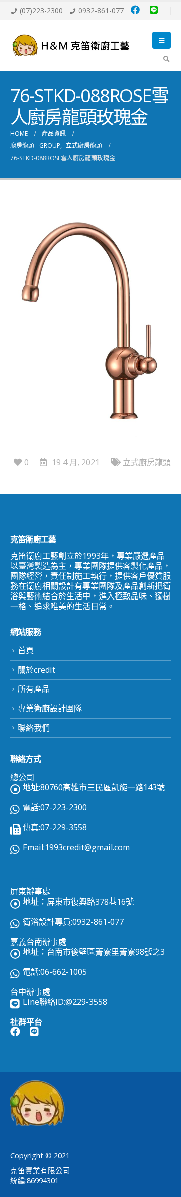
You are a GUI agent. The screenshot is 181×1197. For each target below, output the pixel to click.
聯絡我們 (34, 727)
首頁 (26, 650)
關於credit (36, 669)
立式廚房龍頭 (147, 462)
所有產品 (34, 688)
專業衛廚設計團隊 (50, 708)
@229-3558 (86, 1001)
